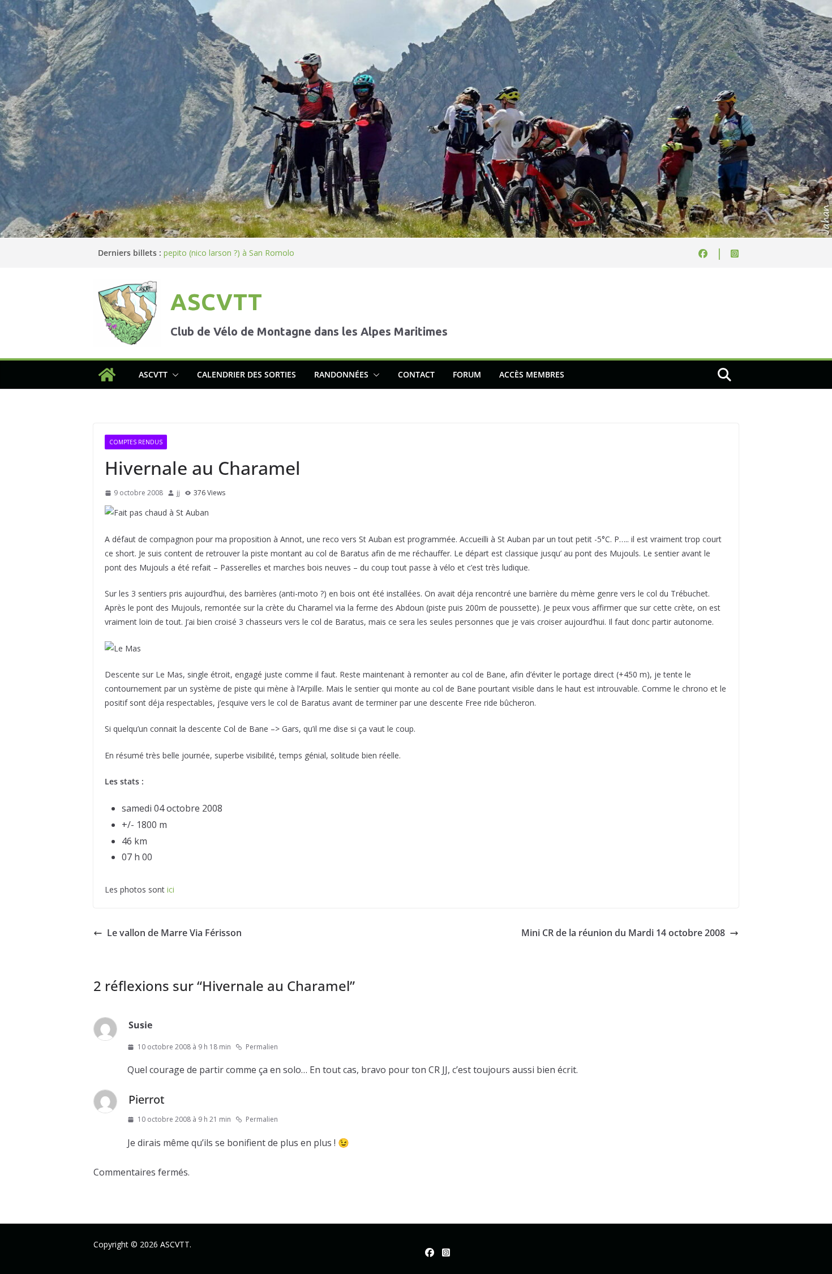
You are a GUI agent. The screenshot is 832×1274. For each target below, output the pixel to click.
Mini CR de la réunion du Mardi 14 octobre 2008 (623, 932)
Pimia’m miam (190, 251)
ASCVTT (216, 302)
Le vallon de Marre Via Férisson (174, 932)
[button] (173, 375)
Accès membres (531, 374)
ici (170, 889)
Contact (416, 374)
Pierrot (146, 1099)
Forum (467, 374)
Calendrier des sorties (246, 374)
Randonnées (341, 374)
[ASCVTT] (416, 8)
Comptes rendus (135, 442)
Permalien (262, 1047)
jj (178, 492)
